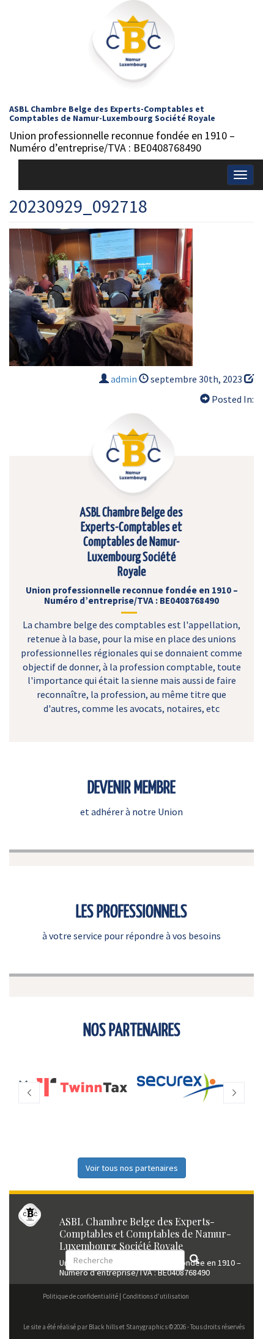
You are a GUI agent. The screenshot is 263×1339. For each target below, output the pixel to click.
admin (124, 379)
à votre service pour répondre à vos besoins (131, 936)
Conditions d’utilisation (155, 1296)
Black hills (103, 1326)
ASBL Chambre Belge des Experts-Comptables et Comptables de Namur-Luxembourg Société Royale (112, 113)
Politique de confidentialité (80, 1296)
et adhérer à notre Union (131, 811)
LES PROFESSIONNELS (131, 912)
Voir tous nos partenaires (132, 1167)
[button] (29, 1092)
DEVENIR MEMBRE (131, 788)
